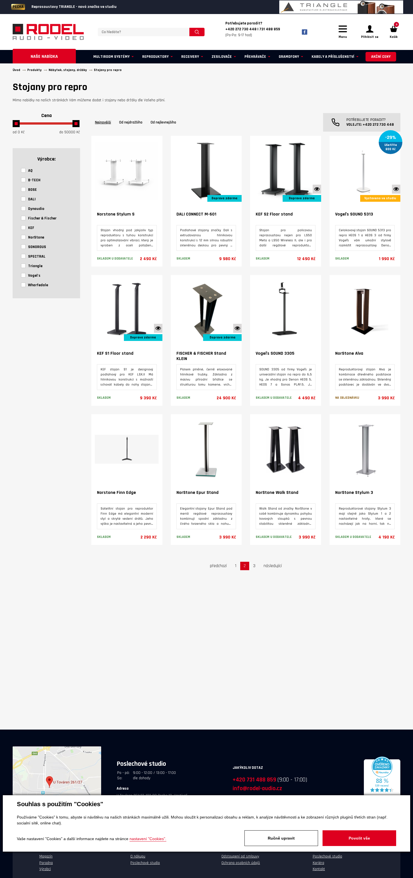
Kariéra (318, 862)
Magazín (46, 856)
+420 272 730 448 (378, 124)
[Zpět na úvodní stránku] (48, 32)
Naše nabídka (44, 56)
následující (273, 565)
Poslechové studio (145, 862)
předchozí (218, 565)
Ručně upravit (281, 838)
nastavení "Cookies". (148, 838)
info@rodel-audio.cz (257, 788)
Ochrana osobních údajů (240, 862)
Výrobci (45, 869)
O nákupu (137, 856)
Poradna (46, 862)
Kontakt (319, 869)
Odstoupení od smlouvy (240, 856)
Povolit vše (359, 838)
